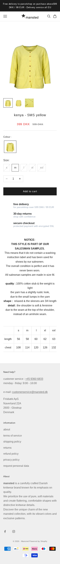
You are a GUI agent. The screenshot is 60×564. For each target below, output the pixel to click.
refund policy (10, 453)
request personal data (16, 465)
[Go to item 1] (8, 103)
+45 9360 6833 (34, 378)
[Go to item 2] (18, 103)
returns (7, 447)
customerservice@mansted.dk (30, 392)
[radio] (9, 147)
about (6, 429)
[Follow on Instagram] (13, 531)
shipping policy (12, 441)
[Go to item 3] (29, 103)
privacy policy (11, 459)
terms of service (12, 435)
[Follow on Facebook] (5, 531)
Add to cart (30, 191)
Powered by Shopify (38, 541)
